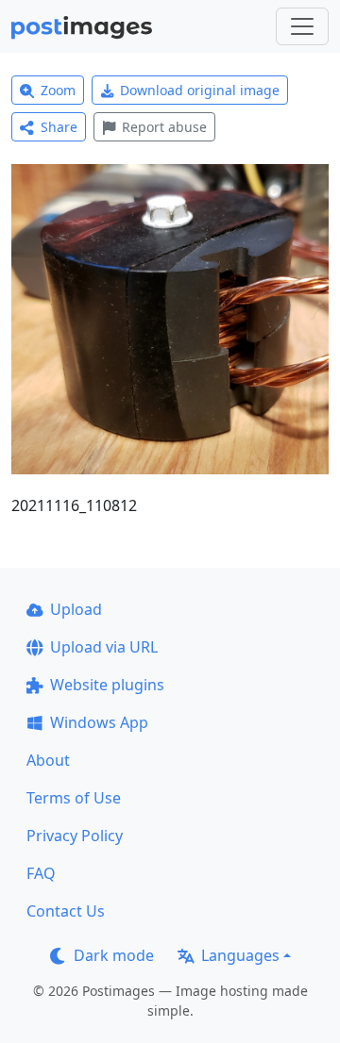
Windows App (99, 722)
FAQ (41, 873)
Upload (76, 609)
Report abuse (164, 127)
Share (59, 127)
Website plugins (107, 684)
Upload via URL (104, 647)
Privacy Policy (74, 835)
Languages (240, 955)
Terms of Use (73, 797)
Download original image (200, 90)
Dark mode (114, 955)
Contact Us (65, 911)
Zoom (58, 90)
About (48, 760)
